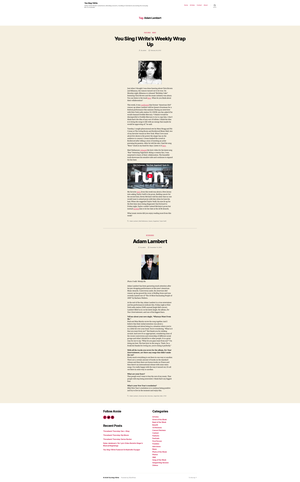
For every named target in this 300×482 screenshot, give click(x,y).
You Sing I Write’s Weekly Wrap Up (150, 41)
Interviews (150, 235)
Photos (155, 455)
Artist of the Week (159, 420)
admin (144, 50)
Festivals (155, 438)
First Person (157, 441)
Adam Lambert (134, 221)
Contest (155, 433)
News (154, 32)
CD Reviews (157, 428)
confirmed (145, 105)
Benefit (155, 425)
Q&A (161, 396)
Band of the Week (159, 422)
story (139, 192)
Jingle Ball (156, 396)
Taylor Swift (162, 221)
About (206, 5)
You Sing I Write (91, 3)
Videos (155, 465)
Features (147, 32)
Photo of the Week (159, 452)
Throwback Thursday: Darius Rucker (117, 439)
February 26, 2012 (156, 50)
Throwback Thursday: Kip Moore (116, 435)
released (143, 150)
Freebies (155, 444)
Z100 (164, 396)
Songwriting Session (160, 463)
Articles (192, 5)
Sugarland (156, 221)
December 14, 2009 (156, 247)
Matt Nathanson (143, 221)
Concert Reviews (159, 430)
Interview (150, 396)
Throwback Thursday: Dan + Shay (116, 431)
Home (186, 5)
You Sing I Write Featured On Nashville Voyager (121, 450)
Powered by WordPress (128, 477)
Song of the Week (159, 460)
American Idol (143, 396)
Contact (199, 5)
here (149, 98)
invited (136, 209)
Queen (150, 221)
